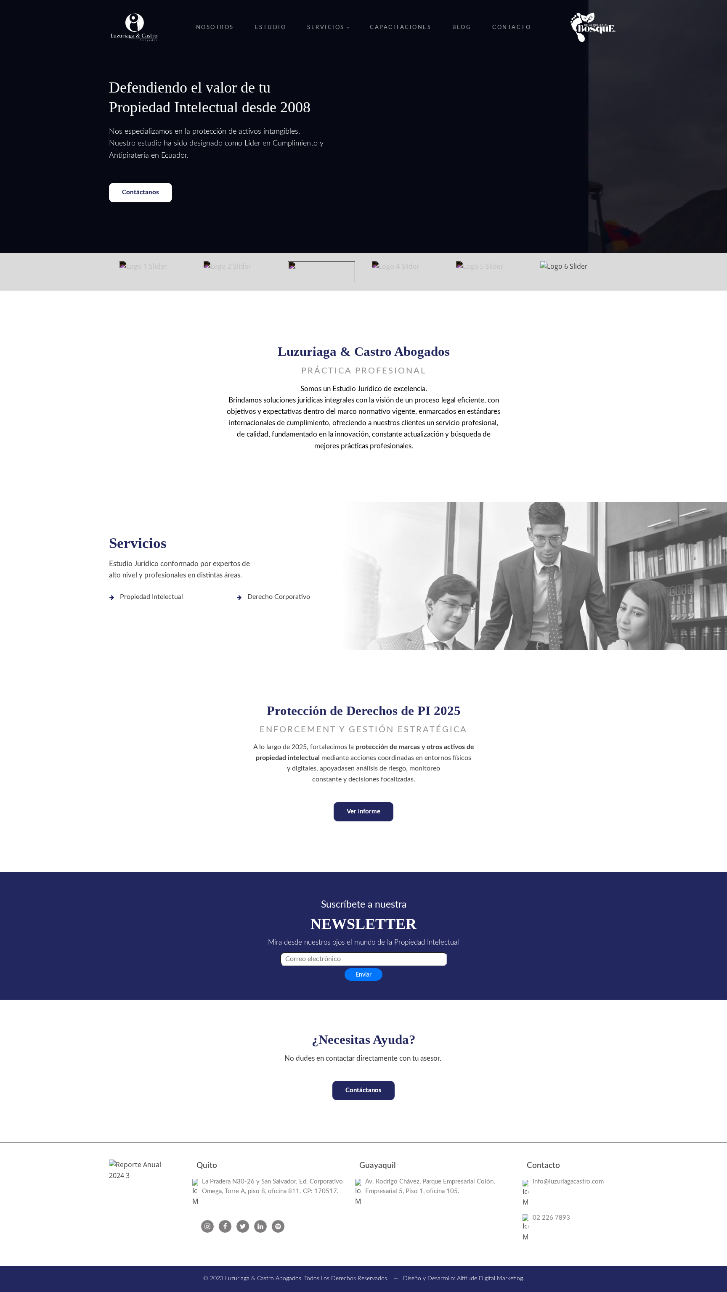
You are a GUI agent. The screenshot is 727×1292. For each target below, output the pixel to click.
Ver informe (363, 811)
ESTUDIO (271, 27)
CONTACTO (511, 27)
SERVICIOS (326, 27)
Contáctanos (140, 192)
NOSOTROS (215, 27)
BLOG (461, 27)
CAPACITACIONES (400, 27)
